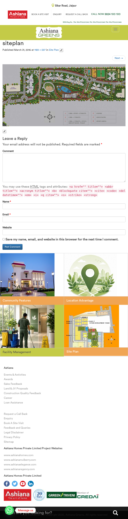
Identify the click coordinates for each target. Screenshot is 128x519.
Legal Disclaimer (14, 432)
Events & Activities (15, 374)
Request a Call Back (15, 414)
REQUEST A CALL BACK (77, 14)
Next (119, 58)
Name (6, 201)
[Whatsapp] (9, 510)
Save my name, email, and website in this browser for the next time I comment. (62, 239)
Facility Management (17, 352)
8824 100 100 (105, 14)
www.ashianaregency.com (19, 469)
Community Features (17, 300)
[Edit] (61, 50)
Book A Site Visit (14, 423)
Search (115, 513)
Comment (8, 151)
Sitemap (9, 442)
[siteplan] (64, 95)
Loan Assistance (13, 402)
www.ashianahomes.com (19, 455)
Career (8, 398)
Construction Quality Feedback (22, 393)
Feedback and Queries (17, 428)
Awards (8, 379)
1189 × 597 (40, 50)
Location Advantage (80, 300)
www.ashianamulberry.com (20, 460)
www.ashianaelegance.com (20, 464)
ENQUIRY (57, 14)
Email (6, 214)
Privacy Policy (12, 437)
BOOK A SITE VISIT (40, 14)
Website (7, 227)
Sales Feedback (13, 384)
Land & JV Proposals (16, 388)
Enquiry (8, 418)
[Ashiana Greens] (49, 32)
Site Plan (54, 50)
